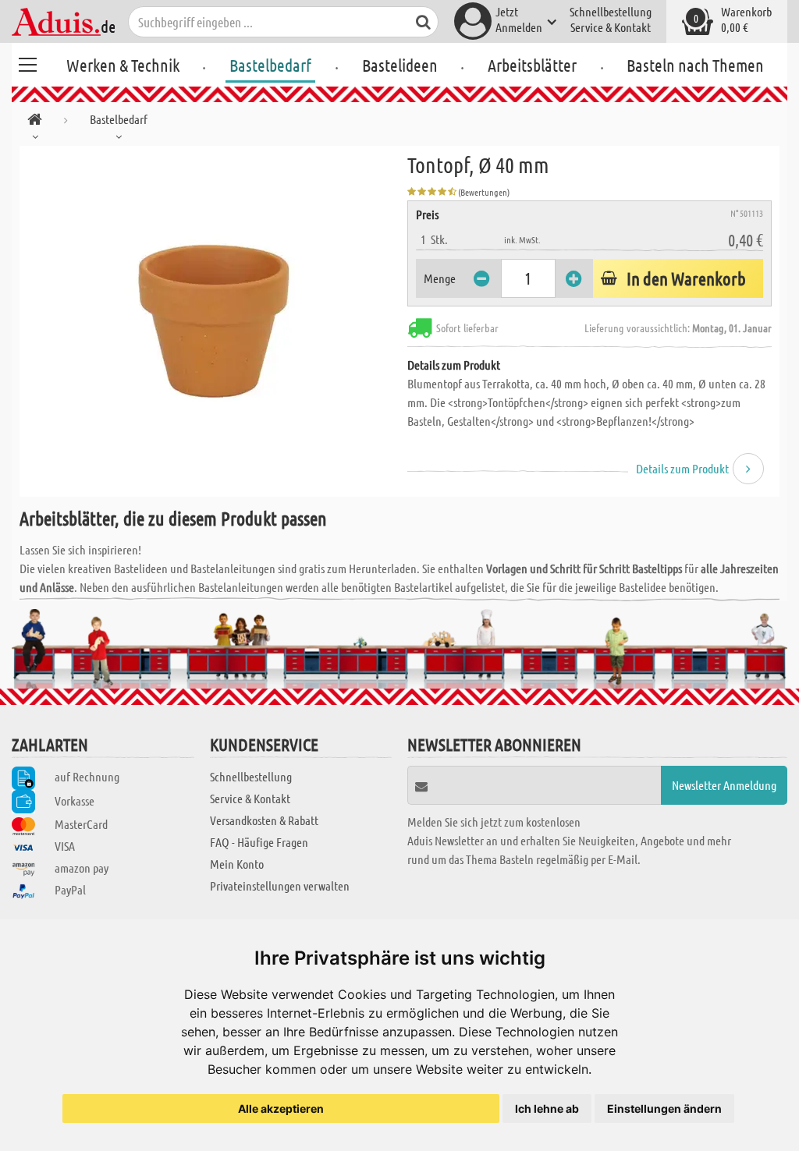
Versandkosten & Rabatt (264, 820)
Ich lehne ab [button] (547, 1108)
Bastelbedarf (270, 65)
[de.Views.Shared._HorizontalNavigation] (35, 122)
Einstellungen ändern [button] (664, 1108)
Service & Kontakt (610, 26)
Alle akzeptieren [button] (281, 1108)
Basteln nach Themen (695, 65)
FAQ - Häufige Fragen (259, 841)
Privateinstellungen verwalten (280, 885)
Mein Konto (237, 863)
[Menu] (27, 62)
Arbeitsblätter (532, 65)
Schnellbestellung (611, 11)
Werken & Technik (122, 65)
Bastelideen (400, 65)
